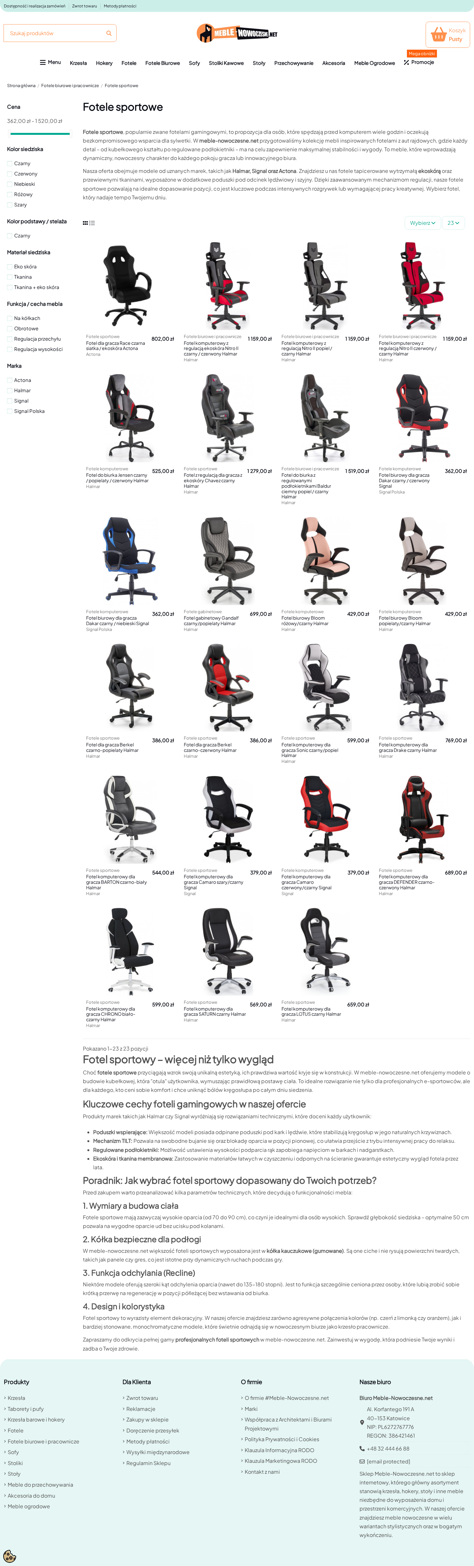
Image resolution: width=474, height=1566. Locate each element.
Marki (251, 1408)
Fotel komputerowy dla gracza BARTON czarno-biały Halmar (116, 881)
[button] (50, 63)
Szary (20, 204)
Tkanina (23, 277)
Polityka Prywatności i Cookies (282, 1439)
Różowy (23, 194)
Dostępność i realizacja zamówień (35, 6)
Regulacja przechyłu (37, 338)
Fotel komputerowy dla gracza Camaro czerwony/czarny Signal (306, 881)
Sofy (13, 1452)
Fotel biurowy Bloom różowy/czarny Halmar (305, 620)
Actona (22, 380)
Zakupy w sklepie (147, 1419)
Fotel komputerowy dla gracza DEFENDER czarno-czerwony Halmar (407, 881)
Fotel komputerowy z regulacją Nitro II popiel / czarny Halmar (306, 348)
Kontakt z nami (262, 1471)
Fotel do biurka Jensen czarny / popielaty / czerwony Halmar (117, 477)
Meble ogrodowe (29, 1506)
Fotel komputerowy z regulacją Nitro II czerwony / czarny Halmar (408, 348)
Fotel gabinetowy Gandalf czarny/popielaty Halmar (211, 620)
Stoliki (15, 1463)
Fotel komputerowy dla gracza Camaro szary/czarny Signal (213, 881)
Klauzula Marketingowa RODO (281, 1460)
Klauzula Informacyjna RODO (279, 1450)
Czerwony (25, 173)
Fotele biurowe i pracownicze (43, 1441)
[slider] (9, 134)
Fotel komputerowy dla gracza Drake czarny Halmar (408, 747)
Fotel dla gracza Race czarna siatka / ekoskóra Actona (115, 345)
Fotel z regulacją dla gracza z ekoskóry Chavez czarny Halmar (213, 480)
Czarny (22, 163)
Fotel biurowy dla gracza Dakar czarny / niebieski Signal (117, 620)
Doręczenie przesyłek (152, 1430)
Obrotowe (26, 328)
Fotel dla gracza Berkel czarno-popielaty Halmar (112, 747)
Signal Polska (29, 411)
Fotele (16, 1430)
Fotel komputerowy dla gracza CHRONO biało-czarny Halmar (110, 1014)
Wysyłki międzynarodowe (158, 1452)
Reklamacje (140, 1408)
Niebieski (24, 184)
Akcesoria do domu (31, 1495)
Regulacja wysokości (38, 349)
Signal (21, 400)
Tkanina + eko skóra (36, 287)
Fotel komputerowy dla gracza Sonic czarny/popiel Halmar (309, 750)
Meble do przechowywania (40, 1484)
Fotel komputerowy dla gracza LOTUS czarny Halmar (311, 1011)
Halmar (22, 390)
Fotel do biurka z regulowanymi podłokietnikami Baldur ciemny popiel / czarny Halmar (306, 485)
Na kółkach (27, 318)
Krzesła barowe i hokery (36, 1419)
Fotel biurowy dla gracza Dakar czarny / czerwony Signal (404, 480)
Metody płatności (120, 6)
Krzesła (16, 1397)
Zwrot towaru (85, 6)
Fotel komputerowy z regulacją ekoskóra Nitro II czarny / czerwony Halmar (211, 348)
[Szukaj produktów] (109, 33)
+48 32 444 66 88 (388, 1448)
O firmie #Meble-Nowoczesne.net (287, 1397)
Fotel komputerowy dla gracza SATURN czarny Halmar (215, 1011)
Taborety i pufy (26, 1408)
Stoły (14, 1473)
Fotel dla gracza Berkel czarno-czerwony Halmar (210, 747)
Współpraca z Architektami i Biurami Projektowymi (288, 1423)
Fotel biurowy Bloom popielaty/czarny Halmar (405, 620)
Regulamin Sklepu (148, 1463)
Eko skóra (25, 266)
